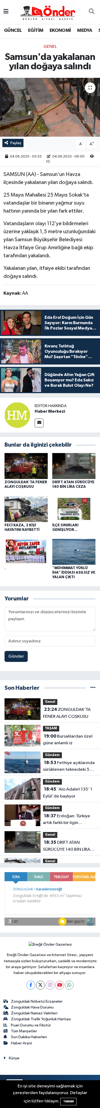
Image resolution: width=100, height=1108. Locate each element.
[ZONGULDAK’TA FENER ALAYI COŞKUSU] (26, 466)
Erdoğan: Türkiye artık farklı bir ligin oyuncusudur (66, 820)
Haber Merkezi (50, 411)
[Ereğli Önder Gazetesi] (47, 11)
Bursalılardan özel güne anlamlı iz (68, 740)
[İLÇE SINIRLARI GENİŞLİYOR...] (73, 509)
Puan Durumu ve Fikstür (31, 1025)
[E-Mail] (39, 423)
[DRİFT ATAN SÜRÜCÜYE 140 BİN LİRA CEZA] (73, 466)
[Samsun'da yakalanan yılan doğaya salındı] (50, 107)
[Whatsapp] (69, 985)
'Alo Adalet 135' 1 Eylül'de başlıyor (67, 793)
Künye (14, 1058)
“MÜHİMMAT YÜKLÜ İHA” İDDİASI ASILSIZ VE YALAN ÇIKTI (73, 572)
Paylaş (15, 143)
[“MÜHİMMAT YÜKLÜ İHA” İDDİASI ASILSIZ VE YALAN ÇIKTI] (73, 552)
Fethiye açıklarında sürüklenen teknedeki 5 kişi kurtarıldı (69, 766)
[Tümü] (92, 688)
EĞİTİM (35, 30)
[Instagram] (50, 985)
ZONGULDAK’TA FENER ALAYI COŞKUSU (67, 713)
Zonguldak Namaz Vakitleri (34, 1013)
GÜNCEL (13, 30)
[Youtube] (59, 985)
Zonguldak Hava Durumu (32, 1007)
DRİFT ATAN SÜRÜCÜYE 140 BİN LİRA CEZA (66, 846)
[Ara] (91, 12)
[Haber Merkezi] (17, 415)
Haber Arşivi (21, 1043)
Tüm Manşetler (24, 1031)
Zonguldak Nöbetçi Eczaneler (37, 1001)
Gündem (52, 755)
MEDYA (84, 30)
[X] (40, 985)
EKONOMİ (60, 30)
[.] (26, 552)
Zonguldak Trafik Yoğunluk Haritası (41, 1019)
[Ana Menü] (6, 12)
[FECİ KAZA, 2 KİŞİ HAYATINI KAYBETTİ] (26, 509)
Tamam (68, 1101)
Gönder (16, 656)
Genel (50, 46)
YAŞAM (51, 728)
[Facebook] (30, 985)
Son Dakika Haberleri (29, 1037)
